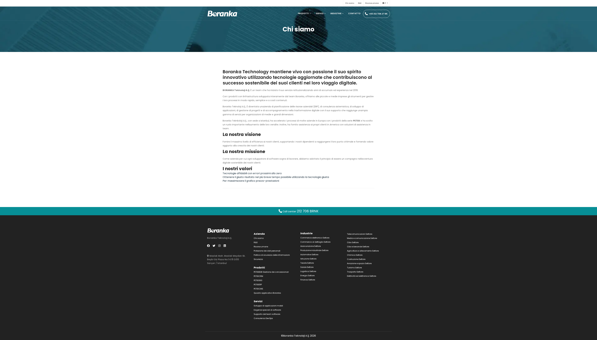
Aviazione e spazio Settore (359, 263)
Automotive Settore (309, 254)
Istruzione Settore (308, 258)
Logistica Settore (308, 271)
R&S (359, 3)
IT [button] (385, 3)
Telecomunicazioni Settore (359, 234)
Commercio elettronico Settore (314, 237)
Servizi (320, 13)
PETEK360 (258, 280)
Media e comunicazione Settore (362, 238)
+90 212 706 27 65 (377, 13)
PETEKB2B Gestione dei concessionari (271, 272)
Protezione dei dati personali (267, 250)
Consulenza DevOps (263, 318)
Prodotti (303, 13)
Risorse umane (372, 3)
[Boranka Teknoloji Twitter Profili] (214, 246)
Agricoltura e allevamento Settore (363, 250)
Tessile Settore (307, 263)
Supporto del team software (267, 314)
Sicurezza (258, 259)
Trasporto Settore (355, 271)
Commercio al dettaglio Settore (315, 242)
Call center (300, 211)
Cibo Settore (353, 242)
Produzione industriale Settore (314, 250)
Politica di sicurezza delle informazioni (272, 255)
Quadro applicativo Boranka (267, 293)
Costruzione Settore (356, 259)
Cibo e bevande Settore (358, 246)
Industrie (335, 13)
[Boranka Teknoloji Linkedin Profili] (225, 246)
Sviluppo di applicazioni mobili (268, 305)
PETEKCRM (258, 276)
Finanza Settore (307, 279)
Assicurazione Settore (310, 246)
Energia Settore (307, 275)
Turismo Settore (354, 267)
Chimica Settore (354, 255)
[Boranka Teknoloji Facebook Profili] (208, 246)
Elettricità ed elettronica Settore (361, 276)
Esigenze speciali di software (267, 310)
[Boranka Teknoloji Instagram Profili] (219, 246)
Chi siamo (349, 3)
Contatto (354, 13)
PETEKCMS (258, 288)
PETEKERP (258, 284)
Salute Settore (306, 267)
